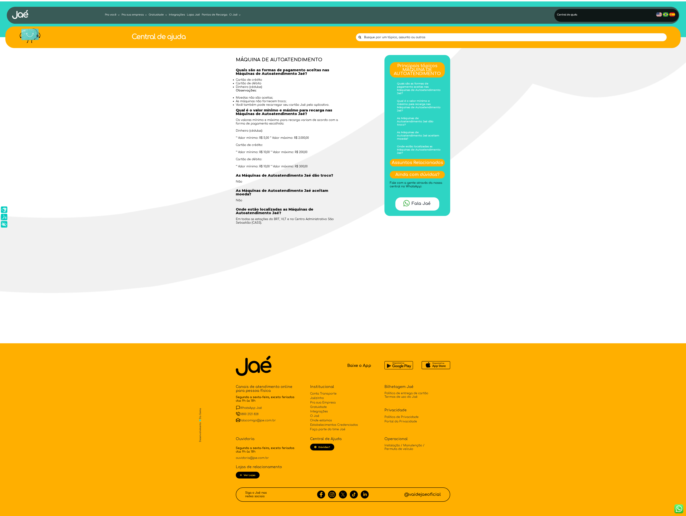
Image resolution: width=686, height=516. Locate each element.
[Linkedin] (364, 492)
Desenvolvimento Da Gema (200, 425)
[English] (659, 14)
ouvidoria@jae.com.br (252, 458)
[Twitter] (342, 492)
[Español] (672, 14)
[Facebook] (321, 492)
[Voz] (4, 217)
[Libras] (4, 209)
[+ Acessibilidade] (4, 224)
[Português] (665, 14)
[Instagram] (332, 492)
